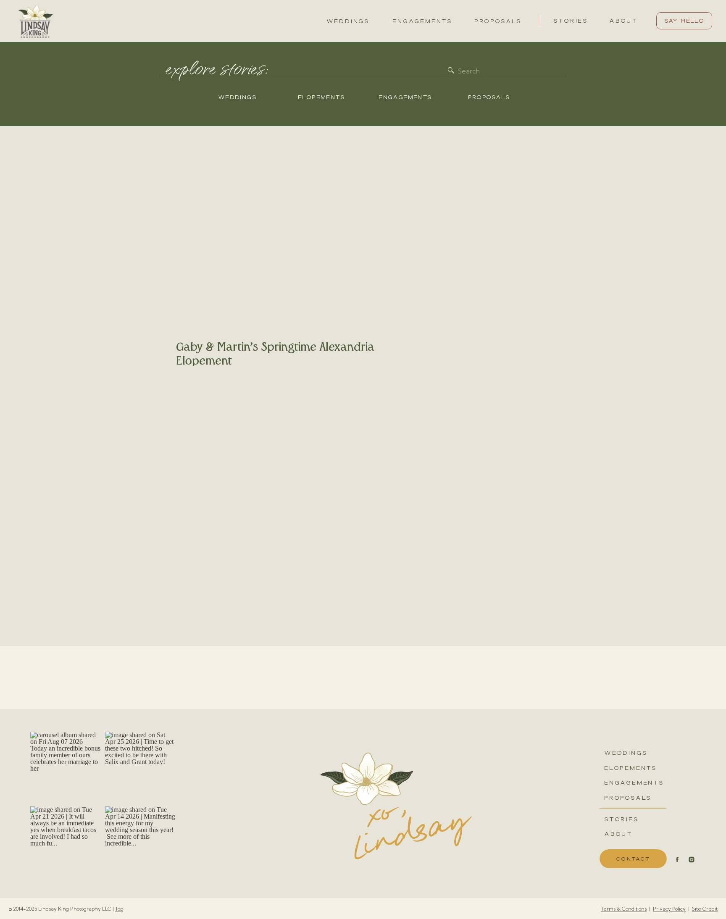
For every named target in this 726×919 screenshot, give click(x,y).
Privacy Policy (669, 909)
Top (119, 909)
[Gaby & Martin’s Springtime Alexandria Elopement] (277, 254)
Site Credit (705, 909)
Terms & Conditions (624, 909)
